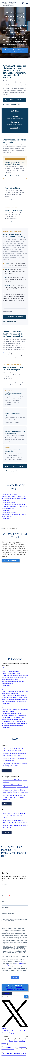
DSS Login (5, 1043)
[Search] (19, 3)
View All (6, 770)
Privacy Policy (13, 1041)
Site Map (22, 1041)
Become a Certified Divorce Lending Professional (15, 51)
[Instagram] (5, 1029)
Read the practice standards (11, 104)
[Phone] (23, 3)
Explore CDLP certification (14, 100)
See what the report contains (14, 316)
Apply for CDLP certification (14, 466)
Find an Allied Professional (15, 989)
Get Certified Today (10, 561)
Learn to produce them (9, 321)
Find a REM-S (20, 987)
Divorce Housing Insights (15, 486)
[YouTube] (4, 1029)
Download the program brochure (12, 471)
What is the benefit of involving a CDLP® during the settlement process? (14, 815)
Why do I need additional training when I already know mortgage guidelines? (14, 797)
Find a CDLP (9, 987)
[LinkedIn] (2, 1029)
